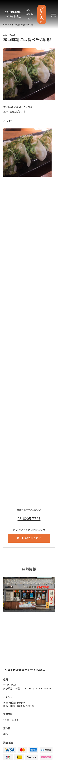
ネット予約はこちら (42, 14)
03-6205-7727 (29, 14)
